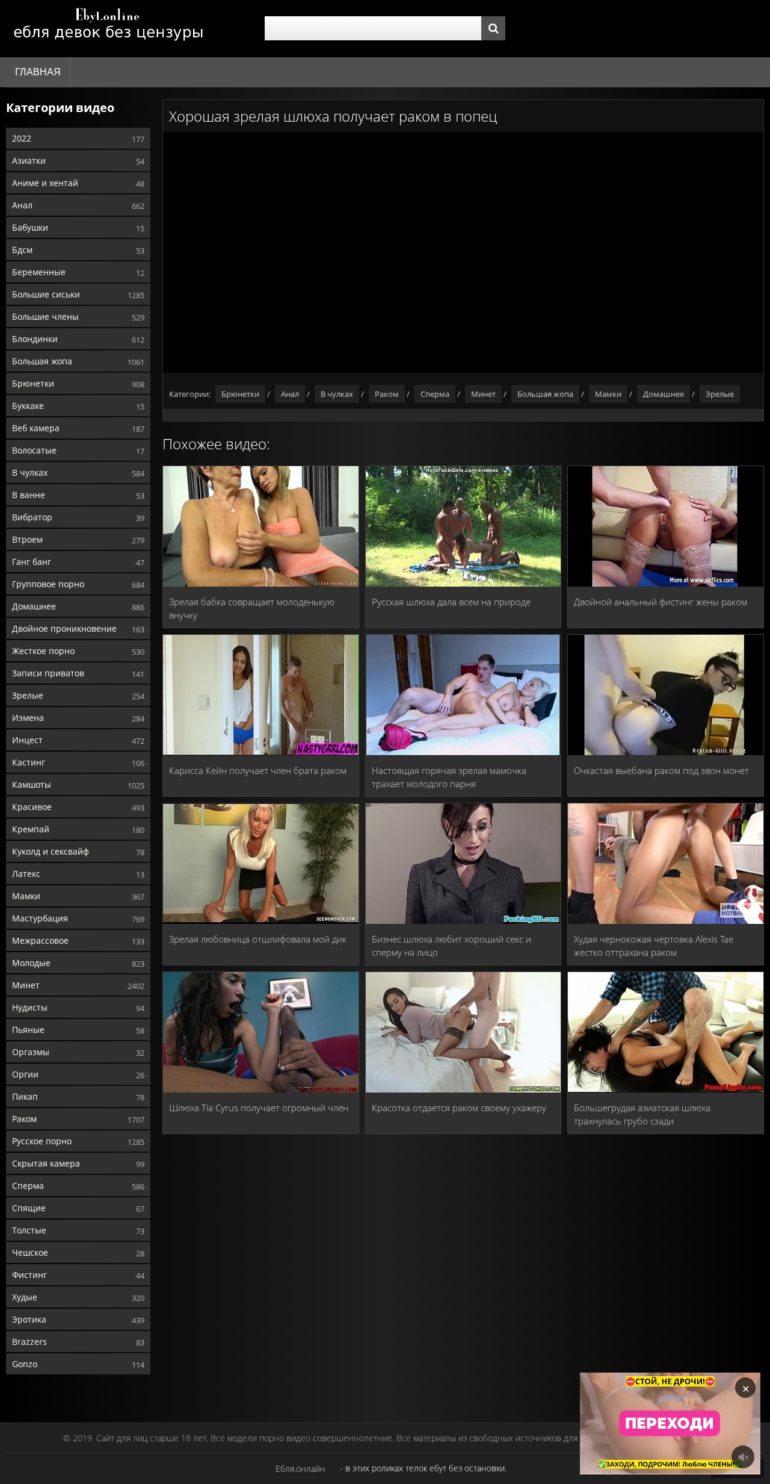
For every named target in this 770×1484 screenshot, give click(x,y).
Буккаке (28, 405)
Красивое (32, 806)
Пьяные (28, 1029)
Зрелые (27, 695)
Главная (38, 72)
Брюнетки (33, 383)
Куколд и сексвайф (50, 851)
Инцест (27, 740)
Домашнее (34, 606)
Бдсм (22, 249)
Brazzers (29, 1341)
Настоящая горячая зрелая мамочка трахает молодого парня (449, 777)
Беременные (39, 272)
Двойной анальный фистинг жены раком (660, 602)
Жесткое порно (43, 650)
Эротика (29, 1319)
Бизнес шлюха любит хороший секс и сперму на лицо (451, 945)
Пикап (25, 1096)
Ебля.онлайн (300, 1468)
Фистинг (29, 1274)
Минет (26, 985)
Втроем (27, 539)
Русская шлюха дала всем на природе (451, 602)
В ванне (28, 494)
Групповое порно (48, 584)
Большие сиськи (46, 294)
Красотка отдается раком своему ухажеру (459, 1108)
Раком (24, 1118)
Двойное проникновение (64, 628)
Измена (28, 717)
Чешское (30, 1252)
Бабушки (30, 227)
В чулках (30, 472)
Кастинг (28, 762)
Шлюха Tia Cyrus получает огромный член (258, 1108)
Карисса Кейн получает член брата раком (257, 770)
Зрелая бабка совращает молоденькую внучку (251, 608)
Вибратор (32, 517)
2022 (21, 138)
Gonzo (24, 1364)
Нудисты (30, 1007)
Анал (22, 205)
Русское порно (42, 1141)
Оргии (25, 1074)
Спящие (29, 1208)
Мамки (26, 896)
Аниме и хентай (45, 183)
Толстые (29, 1230)
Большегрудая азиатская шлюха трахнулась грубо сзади (642, 1114)
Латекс (26, 873)
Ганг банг (31, 561)
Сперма (28, 1185)
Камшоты (31, 784)
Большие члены (45, 316)
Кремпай (30, 829)
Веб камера (36, 428)
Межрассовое (40, 940)
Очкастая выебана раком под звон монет (661, 770)
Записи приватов (48, 673)
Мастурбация (40, 918)
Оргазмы (30, 1052)
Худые (24, 1297)
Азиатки (29, 160)
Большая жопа (42, 361)
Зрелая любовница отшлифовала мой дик (257, 939)
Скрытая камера (46, 1163)
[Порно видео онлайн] (108, 28)
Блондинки (35, 338)
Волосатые (34, 450)
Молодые (31, 962)
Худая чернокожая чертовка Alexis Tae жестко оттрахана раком (653, 945)
